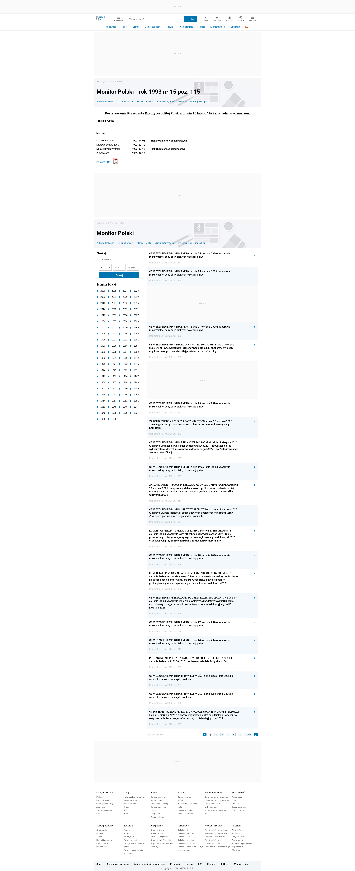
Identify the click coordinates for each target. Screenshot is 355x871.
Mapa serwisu (241, 864)
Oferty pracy (237, 850)
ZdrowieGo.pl (237, 830)
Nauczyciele (128, 837)
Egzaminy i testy (130, 840)
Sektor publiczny (153, 27)
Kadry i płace (102, 843)
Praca (153, 810)
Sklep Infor (155, 813)
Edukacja (235, 27)
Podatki (99, 797)
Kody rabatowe (238, 837)
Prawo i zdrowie (157, 817)
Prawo (170, 27)
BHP (125, 810)
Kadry (124, 27)
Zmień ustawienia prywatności (149, 864)
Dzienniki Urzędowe (164, 101)
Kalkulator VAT (184, 837)
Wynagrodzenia (130, 800)
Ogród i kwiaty (238, 810)
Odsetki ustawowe (212, 843)
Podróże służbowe (213, 840)
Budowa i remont (239, 807)
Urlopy (126, 807)
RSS (200, 864)
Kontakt (211, 864)
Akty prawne (156, 826)
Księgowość (110, 27)
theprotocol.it (237, 847)
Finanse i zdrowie (185, 813)
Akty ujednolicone (105, 101)
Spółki (180, 800)
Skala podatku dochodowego (217, 847)
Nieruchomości (217, 27)
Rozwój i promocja (104, 840)
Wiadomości (237, 797)
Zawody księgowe (104, 810)
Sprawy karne (156, 800)
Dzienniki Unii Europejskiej (191, 101)
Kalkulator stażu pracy (187, 843)
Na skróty (236, 826)
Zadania (100, 837)
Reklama (224, 864)
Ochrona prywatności (118, 864)
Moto (202, 27)
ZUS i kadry (101, 807)
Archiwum (236, 833)
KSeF (248, 27)
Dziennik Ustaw (125, 101)
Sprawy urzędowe (158, 807)
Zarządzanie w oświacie (133, 843)
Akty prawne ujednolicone (161, 843)
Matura (126, 847)
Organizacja (101, 830)
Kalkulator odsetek (186, 840)
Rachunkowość (103, 800)
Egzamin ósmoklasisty (133, 850)
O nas (99, 864)
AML (207, 813)
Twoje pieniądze (186, 27)
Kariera (189, 864)
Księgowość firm (104, 792)
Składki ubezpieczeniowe (215, 837)
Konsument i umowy (159, 803)
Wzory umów (237, 840)
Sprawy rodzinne (157, 797)
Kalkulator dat (184, 830)
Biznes (136, 27)
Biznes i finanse (184, 797)
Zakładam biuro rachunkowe (217, 797)
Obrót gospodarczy (104, 803)
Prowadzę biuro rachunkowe (217, 800)
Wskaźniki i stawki (214, 826)
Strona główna (103, 81)
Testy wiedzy (129, 853)
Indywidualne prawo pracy (134, 797)
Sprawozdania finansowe (215, 810)
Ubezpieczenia (129, 803)
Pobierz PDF (103, 162)
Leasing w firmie (185, 810)
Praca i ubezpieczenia (187, 803)
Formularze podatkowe (242, 843)
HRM (125, 813)
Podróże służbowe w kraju (216, 830)
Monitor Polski (118, 81)
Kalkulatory (183, 826)
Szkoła (126, 833)
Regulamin (175, 864)
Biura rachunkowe (213, 792)
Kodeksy (154, 847)
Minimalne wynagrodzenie (216, 833)
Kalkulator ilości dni (186, 833)
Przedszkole (128, 830)
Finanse (235, 803)
